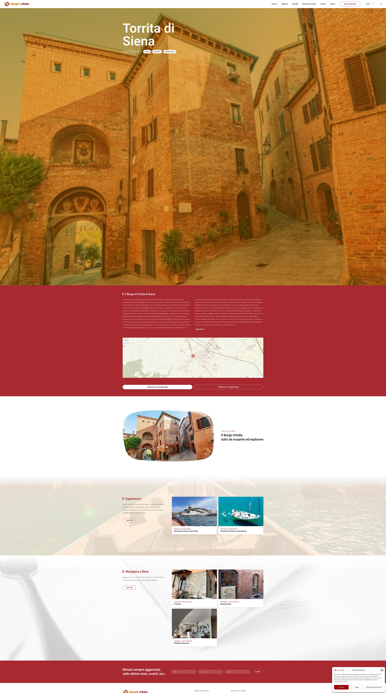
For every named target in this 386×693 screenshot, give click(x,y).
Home (274, 4)
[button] (382, 670)
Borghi (295, 4)
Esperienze (157, 52)
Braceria (224, 602)
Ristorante (187, 602)
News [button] (332, 4)
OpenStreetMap (258, 377)
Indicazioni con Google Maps (157, 387)
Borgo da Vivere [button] (309, 4)
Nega (357, 687)
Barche (177, 529)
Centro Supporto (350, 4)
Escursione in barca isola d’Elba (186, 531)
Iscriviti (257, 671)
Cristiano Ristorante (181, 643)
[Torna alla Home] (16, 4)
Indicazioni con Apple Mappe (228, 387)
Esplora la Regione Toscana (132, 52)
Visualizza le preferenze (374, 687)
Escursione (186, 529)
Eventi (323, 4)
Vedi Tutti (129, 520)
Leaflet (250, 377)
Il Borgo (147, 52)
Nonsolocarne (225, 604)
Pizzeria (177, 602)
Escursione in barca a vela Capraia (233, 531)
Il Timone (177, 604)
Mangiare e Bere (170, 52)
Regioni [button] (284, 4)
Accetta (341, 687)
